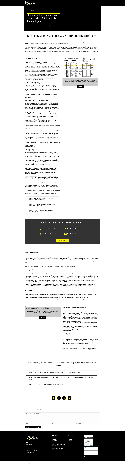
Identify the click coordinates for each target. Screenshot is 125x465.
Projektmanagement (29, 68)
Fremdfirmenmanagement (57, 449)
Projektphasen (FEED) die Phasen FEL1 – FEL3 (34, 133)
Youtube (70, 437)
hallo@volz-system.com (31, 452)
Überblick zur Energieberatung (58, 444)
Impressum (54, 439)
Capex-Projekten (44, 42)
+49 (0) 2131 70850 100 (33, 449)
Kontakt (54, 437)
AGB (53, 441)
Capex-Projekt (52, 15)
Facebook (70, 439)
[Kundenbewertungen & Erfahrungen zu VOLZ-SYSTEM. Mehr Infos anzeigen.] (88, 440)
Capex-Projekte (47, 190)
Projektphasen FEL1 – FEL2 (45, 166)
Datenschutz (55, 440)
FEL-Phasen (40, 142)
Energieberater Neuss (56, 445)
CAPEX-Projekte (33, 25)
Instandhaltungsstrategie (57, 448)
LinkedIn (70, 440)
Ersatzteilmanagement (57, 451)
